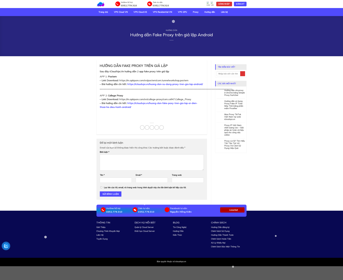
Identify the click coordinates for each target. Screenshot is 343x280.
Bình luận (104, 152)
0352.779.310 (129, 5)
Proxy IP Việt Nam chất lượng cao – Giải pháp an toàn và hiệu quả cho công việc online (234, 130)
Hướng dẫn (209, 12)
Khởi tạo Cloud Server (145, 231)
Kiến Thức (177, 235)
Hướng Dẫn (178, 231)
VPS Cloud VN (121, 12)
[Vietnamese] (212, 4)
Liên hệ (224, 12)
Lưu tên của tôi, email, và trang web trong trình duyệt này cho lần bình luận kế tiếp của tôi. (145, 187)
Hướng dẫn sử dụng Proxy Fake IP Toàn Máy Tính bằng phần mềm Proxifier (233, 105)
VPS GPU (182, 12)
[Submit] (242, 73)
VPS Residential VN (162, 12)
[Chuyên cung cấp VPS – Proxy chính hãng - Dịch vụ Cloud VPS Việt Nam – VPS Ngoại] (105, 4)
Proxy (195, 12)
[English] (208, 4)
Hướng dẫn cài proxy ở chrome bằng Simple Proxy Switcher (234, 92)
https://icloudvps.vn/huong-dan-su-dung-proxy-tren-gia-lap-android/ (165, 84)
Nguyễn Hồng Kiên (181, 211)
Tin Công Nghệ (179, 227)
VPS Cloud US (140, 12)
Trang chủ (103, 12)
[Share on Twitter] (147, 127)
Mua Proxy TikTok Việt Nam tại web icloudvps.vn (232, 116)
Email (139, 175)
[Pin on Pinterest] (156, 127)
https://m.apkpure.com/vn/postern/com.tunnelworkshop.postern (153, 80)
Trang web (177, 175)
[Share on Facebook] (142, 127)
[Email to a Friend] (152, 127)
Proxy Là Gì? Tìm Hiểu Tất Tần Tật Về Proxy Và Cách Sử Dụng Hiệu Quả (234, 144)
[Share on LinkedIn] (161, 127)
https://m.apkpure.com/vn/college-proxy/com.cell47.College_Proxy (155, 99)
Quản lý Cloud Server (144, 227)
